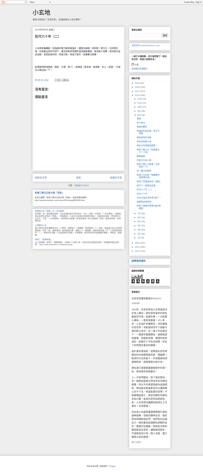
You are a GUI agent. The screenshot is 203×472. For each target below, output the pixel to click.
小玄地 (41, 12)
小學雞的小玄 (41, 225)
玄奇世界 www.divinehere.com (146, 45)
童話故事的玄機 (144, 137)
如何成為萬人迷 (144, 141)
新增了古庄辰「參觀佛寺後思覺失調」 (148, 176)
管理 (139, 118)
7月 (139, 213)
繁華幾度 (141, 156)
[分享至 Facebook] (64, 80)
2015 (137, 243)
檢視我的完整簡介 (140, 68)
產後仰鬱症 (142, 126)
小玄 (136, 64)
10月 (139, 107)
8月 (139, 115)
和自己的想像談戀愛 (146, 145)
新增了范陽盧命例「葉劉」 (149, 181)
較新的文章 (41, 177)
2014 (137, 247)
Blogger (112, 466)
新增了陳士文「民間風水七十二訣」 (148, 150)
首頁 (78, 177)
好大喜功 (141, 122)
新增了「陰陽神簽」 (43, 239)
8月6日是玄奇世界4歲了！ (149, 197)
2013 (137, 251)
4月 (139, 225)
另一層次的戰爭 (144, 171)
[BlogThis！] (59, 80)
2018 (137, 87)
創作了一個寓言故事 (146, 185)
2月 (139, 234)
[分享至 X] (61, 80)
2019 (137, 83)
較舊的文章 (116, 177)
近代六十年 (142, 193)
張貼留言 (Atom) (82, 185)
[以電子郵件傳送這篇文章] (56, 80)
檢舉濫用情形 (139, 260)
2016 (137, 95)
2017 (137, 91)
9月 (139, 111)
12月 (139, 99)
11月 (139, 103)
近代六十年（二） (145, 189)
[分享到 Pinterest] (67, 80)
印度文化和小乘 (144, 160)
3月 (139, 229)
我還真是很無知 (144, 201)
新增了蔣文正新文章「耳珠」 (49, 192)
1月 (139, 238)
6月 (139, 217)
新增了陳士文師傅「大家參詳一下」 (148, 165)
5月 (139, 221)
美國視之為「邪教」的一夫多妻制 (49, 211)
